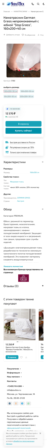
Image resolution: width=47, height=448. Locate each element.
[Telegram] (22, 403)
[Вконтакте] (9, 403)
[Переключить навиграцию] (3, 4)
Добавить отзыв (13, 35)
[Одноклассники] (16, 403)
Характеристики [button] (15, 162)
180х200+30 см (27, 91)
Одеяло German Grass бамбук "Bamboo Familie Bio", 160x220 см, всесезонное (19, 349)
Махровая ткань (17, 182)
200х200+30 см (26, 96)
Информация (13, 373)
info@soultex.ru (14, 390)
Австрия (20, 201)
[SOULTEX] (16, 3)
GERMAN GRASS (23, 198)
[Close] (40, 433)
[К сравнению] (26, 357)
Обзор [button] (8, 209)
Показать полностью (13, 266)
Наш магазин (13, 377)
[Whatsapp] (28, 403)
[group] (23, 60)
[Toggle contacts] (32, 4)
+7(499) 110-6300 (14, 386)
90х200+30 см (10, 96)
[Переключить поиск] (38, 4)
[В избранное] (21, 357)
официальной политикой (18, 428)
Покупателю (13, 369)
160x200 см (34, 172)
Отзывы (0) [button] (11, 286)
